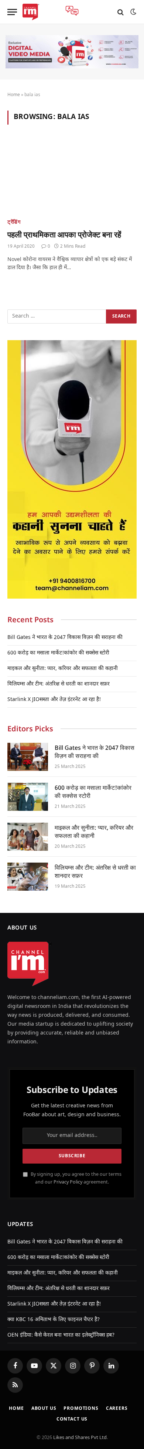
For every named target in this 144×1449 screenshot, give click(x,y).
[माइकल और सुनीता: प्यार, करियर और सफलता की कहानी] (27, 837)
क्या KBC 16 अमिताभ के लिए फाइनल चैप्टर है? (53, 1319)
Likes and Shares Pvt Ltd (80, 1438)
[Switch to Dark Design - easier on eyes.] (132, 12)
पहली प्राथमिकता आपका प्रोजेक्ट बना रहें (64, 234)
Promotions (81, 1409)
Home (13, 95)
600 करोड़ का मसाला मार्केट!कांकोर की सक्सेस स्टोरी (58, 653)
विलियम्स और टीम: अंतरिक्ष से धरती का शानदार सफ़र (58, 684)
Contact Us (72, 1419)
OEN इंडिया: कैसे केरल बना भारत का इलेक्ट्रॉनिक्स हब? (60, 1335)
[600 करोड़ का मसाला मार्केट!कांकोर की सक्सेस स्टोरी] (27, 797)
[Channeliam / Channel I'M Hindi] (31, 12)
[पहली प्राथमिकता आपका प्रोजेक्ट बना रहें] (72, 175)
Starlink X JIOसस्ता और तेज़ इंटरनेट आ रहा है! (54, 699)
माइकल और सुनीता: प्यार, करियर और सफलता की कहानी (62, 668)
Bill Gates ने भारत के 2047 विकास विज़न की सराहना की (65, 637)
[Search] (120, 12)
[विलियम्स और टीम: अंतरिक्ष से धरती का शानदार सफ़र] (27, 877)
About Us (43, 1409)
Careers (117, 1409)
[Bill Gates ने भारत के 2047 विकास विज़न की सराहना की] (27, 757)
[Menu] (12, 12)
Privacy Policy (68, 1182)
